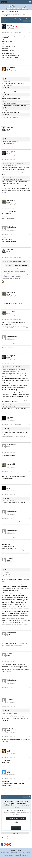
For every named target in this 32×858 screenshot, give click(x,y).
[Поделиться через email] (10, 844)
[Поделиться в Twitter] (5, 844)
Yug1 (3, 664)
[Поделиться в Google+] (7, 844)
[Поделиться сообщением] (29, 32)
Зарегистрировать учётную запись (16, 818)
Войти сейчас (16, 828)
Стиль (18, 850)
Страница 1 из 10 (16, 21)
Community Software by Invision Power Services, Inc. (16, 855)
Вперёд (25, 21)
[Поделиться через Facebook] (2, 844)
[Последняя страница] (30, 21)
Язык (12, 850)
